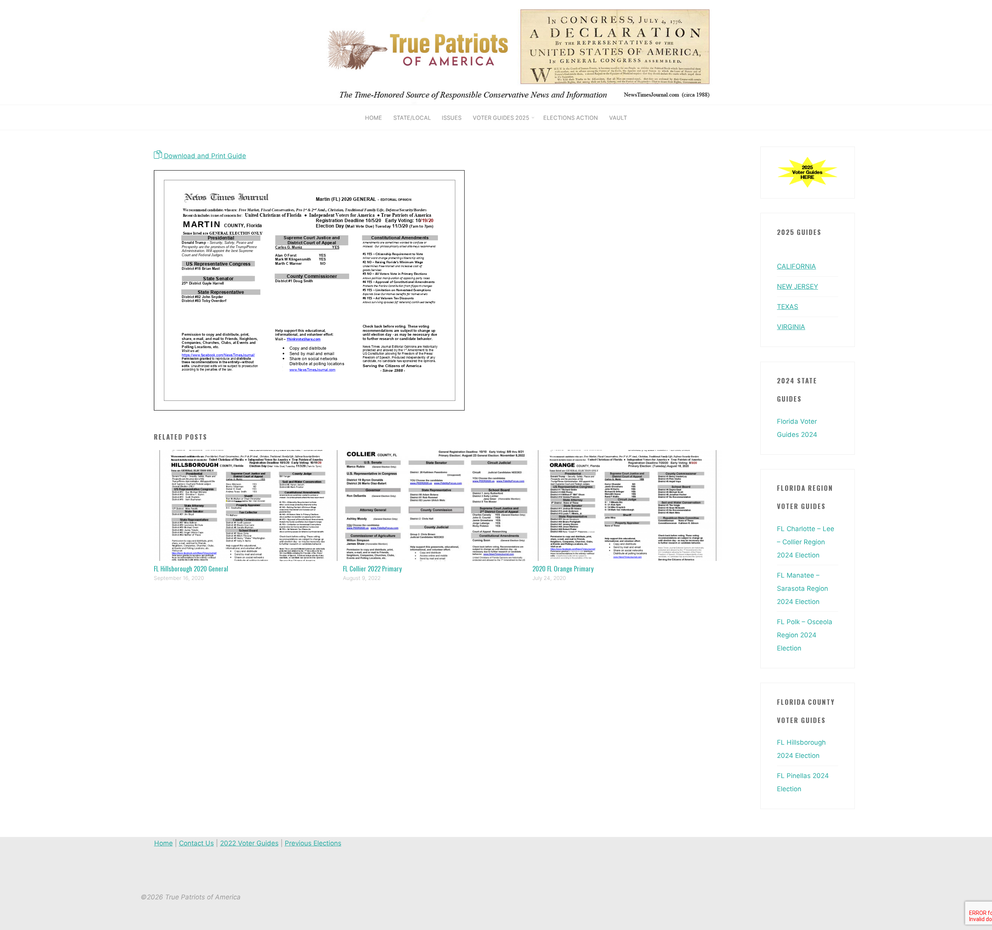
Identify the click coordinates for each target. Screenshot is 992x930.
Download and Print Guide (204, 156)
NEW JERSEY (797, 286)
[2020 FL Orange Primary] (627, 505)
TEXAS (787, 307)
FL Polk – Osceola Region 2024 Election (804, 635)
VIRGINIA (791, 327)
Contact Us (196, 843)
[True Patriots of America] (530, 52)
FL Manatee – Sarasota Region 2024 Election (802, 588)
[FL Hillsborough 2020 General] (248, 505)
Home (163, 843)
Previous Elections (313, 843)
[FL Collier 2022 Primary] (437, 505)
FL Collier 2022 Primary (372, 568)
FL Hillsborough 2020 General (191, 568)
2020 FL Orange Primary (563, 568)
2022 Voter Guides (249, 843)
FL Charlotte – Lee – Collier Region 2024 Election (805, 542)
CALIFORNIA (796, 266)
